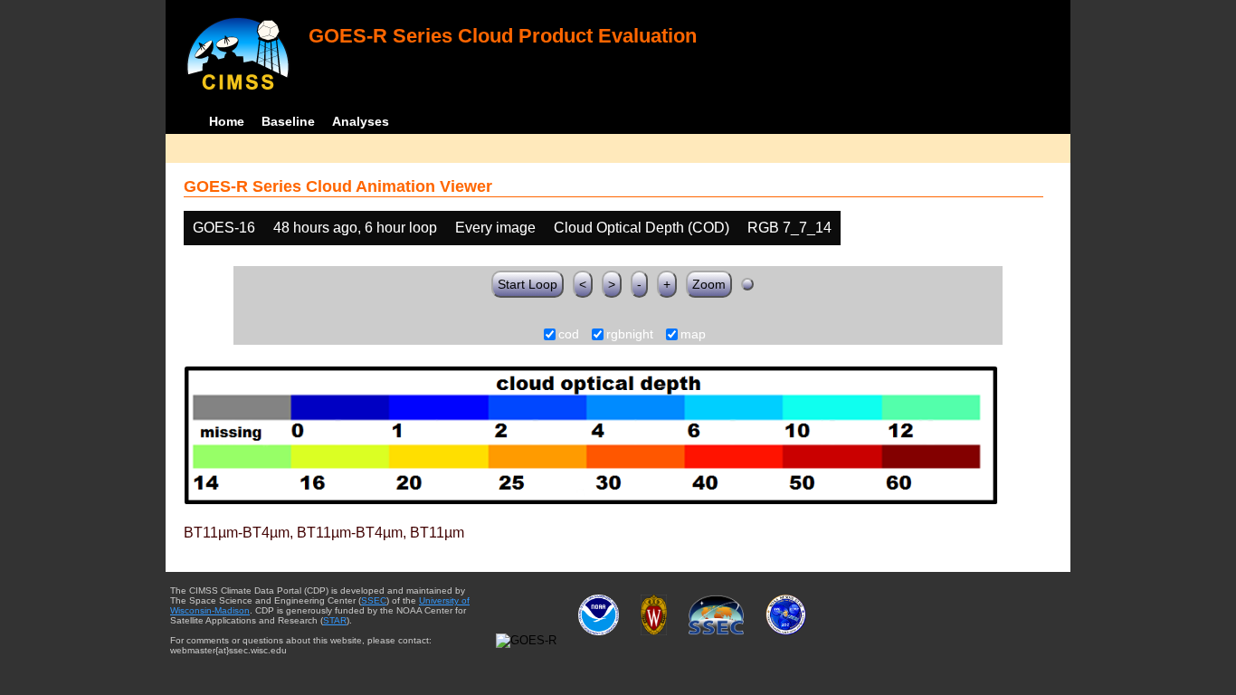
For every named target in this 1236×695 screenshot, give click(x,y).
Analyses (360, 121)
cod (568, 335)
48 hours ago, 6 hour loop (355, 227)
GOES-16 (224, 227)
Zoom (709, 284)
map (693, 335)
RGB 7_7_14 (789, 227)
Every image (495, 227)
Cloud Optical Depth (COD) (641, 227)
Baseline (288, 121)
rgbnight (629, 335)
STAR (335, 620)
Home (226, 121)
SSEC (373, 600)
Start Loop (527, 284)
